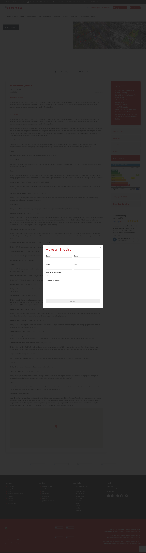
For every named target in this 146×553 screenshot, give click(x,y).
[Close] (100, 247)
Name (48, 256)
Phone (76, 256)
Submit (73, 301)
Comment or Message (53, 281)
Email (48, 264)
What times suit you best (54, 272)
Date (75, 264)
